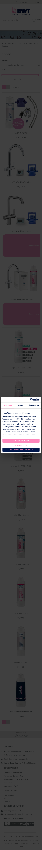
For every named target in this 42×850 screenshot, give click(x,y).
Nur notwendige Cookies (21, 450)
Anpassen (19, 445)
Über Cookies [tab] (34, 405)
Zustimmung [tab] (7, 405)
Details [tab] (20, 405)
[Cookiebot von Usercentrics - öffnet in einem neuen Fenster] (30, 399)
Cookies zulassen (21, 441)
